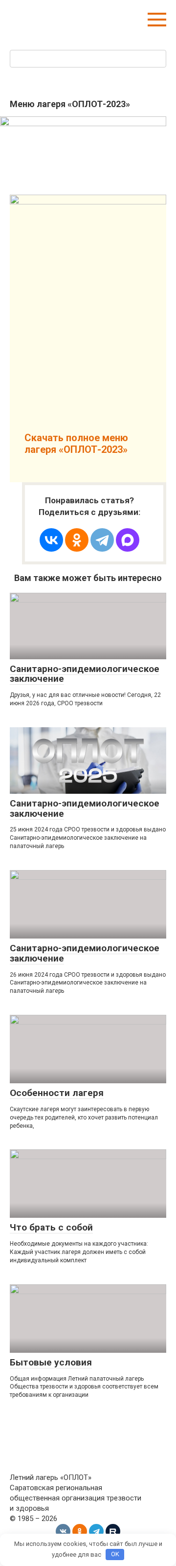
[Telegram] (102, 540)
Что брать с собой (51, 1227)
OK (115, 1554)
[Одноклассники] (76, 540)
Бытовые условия (51, 1362)
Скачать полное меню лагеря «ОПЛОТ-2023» (76, 443)
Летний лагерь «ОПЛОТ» (73, 14)
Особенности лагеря (57, 1092)
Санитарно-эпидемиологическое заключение (84, 674)
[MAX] (127, 540)
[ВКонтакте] (51, 540)
